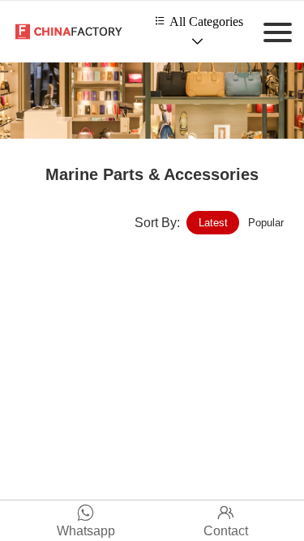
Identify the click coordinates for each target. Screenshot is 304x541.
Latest (213, 223)
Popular (266, 223)
